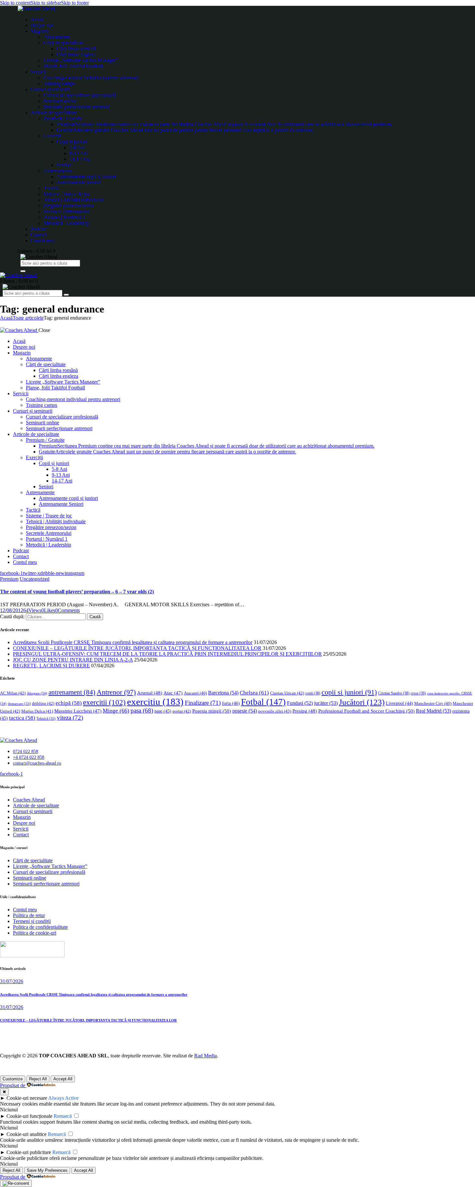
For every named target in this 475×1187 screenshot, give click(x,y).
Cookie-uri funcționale (29, 1116)
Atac (173, 692)
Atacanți (195, 693)
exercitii (104, 702)
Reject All (38, 1078)
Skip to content (15, 2)
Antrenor (116, 692)
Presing (304, 711)
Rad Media (205, 1055)
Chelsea (254, 693)
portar (182, 711)
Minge (116, 710)
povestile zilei (274, 711)
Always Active (63, 1098)
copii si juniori (349, 692)
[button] (48, 610)
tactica (22, 718)
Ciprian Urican (287, 693)
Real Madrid (433, 711)
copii (312, 693)
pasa (142, 710)
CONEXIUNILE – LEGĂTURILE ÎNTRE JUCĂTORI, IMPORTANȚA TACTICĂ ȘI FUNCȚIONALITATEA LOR (137, 648)
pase (162, 711)
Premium (9, 579)
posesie (244, 711)
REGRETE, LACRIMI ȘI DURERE (51, 665)
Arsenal (149, 692)
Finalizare (203, 702)
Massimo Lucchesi (77, 711)
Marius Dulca (37, 711)
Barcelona (223, 692)
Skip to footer (75, 2)
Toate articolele (28, 318)
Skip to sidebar (46, 2)
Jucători (362, 702)
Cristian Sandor (393, 693)
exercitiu (155, 701)
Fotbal (263, 702)
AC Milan (13, 693)
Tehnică (46, 718)
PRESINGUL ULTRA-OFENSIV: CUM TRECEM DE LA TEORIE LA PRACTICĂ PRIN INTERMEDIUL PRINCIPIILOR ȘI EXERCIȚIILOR (167, 654)
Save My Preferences (47, 1170)
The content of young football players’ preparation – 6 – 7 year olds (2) (77, 591)
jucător (326, 703)
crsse (418, 693)
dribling (43, 703)
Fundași (300, 703)
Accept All (62, 1078)
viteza (70, 717)
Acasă (6, 318)
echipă (69, 703)
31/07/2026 (11, 981)
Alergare (37, 693)
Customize (13, 1078)
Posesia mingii (211, 711)
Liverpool (399, 703)
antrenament (71, 692)
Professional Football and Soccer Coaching (366, 711)
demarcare (19, 703)
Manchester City (432, 703)
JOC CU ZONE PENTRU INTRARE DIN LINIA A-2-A (73, 659)
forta (231, 703)
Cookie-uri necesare (26, 1098)
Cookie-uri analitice (26, 1134)
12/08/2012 (11, 610)
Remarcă (63, 1116)
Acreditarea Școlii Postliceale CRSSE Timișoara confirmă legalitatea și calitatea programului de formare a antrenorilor (132, 642)
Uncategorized (34, 579)
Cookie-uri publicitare (28, 1152)
